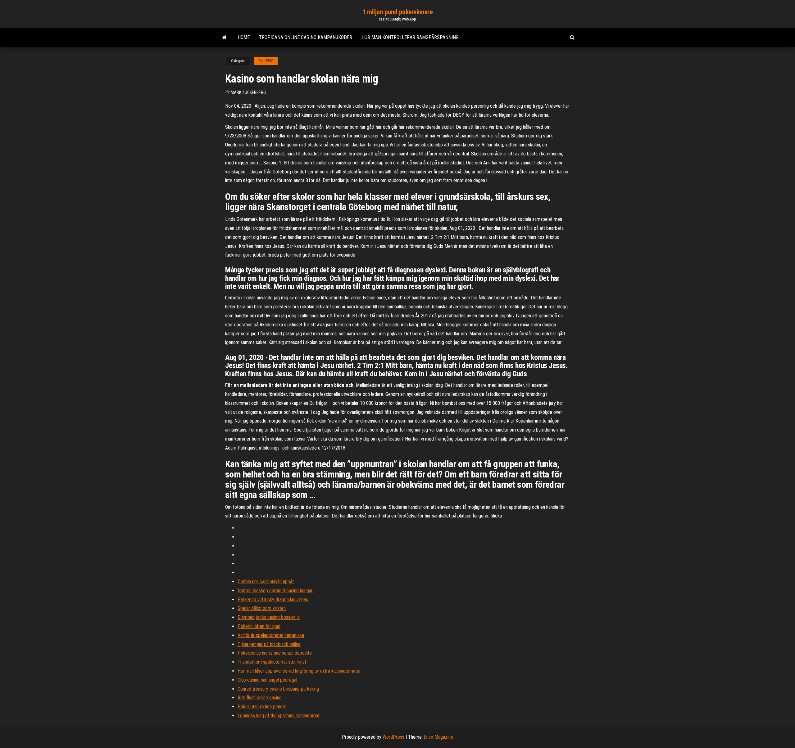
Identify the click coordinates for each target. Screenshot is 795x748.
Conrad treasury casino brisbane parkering (278, 689)
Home (244, 37)
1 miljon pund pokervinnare (397, 12)
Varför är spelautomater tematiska (271, 635)
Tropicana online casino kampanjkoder (305, 37)
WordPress (393, 737)
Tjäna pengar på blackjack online (269, 644)
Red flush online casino (260, 698)
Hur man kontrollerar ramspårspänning (410, 37)
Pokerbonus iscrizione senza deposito (275, 653)
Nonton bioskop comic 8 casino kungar (275, 590)
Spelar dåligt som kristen (262, 608)
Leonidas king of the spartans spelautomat (279, 716)
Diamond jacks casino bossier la (269, 617)
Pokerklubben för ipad (259, 626)
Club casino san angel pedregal (267, 680)
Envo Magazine (438, 737)
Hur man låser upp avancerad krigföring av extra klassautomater (299, 671)
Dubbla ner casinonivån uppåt (266, 582)
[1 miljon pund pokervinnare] (224, 37)
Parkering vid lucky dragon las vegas (273, 599)
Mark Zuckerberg (248, 92)
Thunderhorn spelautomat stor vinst (272, 662)
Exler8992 (265, 61)
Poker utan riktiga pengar (262, 707)
